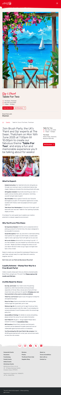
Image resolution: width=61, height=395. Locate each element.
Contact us (43, 359)
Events (8, 122)
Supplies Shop (26, 359)
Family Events (8, 359)
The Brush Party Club (28, 357)
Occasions (6, 354)
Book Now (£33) (7, 108)
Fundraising (7, 357)
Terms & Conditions (45, 354)
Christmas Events (9, 364)
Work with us (43, 357)
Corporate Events (9, 352)
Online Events (7, 361)
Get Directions (19, 108)
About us (42, 352)
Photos (24, 354)
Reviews (24, 352)
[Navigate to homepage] (29, 3)
